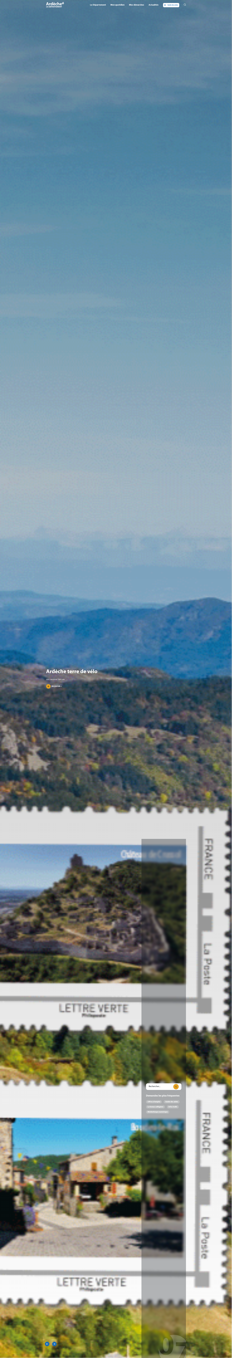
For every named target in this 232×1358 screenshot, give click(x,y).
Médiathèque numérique (158, 1112)
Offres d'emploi (154, 1102)
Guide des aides (172, 5)
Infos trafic (172, 1107)
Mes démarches (136, 5)
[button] (185, 5)
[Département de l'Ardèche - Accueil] (55, 5)
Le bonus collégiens (155, 1107)
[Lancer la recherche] (176, 1086)
